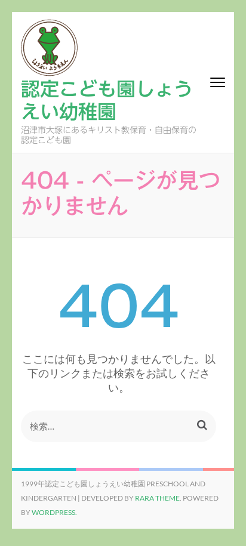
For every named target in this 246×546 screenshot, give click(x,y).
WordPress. (54, 512)
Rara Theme (157, 497)
